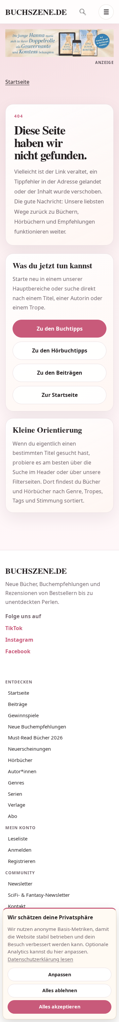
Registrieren (21, 861)
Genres (16, 782)
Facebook (17, 651)
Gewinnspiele (23, 715)
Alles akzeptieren (59, 1006)
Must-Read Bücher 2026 (35, 737)
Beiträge (17, 704)
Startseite (17, 81)
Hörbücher (20, 760)
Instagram (19, 639)
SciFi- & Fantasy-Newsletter (39, 894)
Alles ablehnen (59, 990)
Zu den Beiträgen (59, 372)
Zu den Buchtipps (60, 328)
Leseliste (17, 838)
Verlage (16, 804)
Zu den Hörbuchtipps (59, 350)
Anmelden (19, 849)
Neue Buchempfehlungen (37, 726)
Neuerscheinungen (29, 748)
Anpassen (59, 974)
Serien (15, 793)
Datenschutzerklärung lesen (40, 959)
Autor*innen (22, 771)
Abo (12, 816)
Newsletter (20, 883)
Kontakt (16, 906)
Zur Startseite (60, 395)
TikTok (13, 628)
